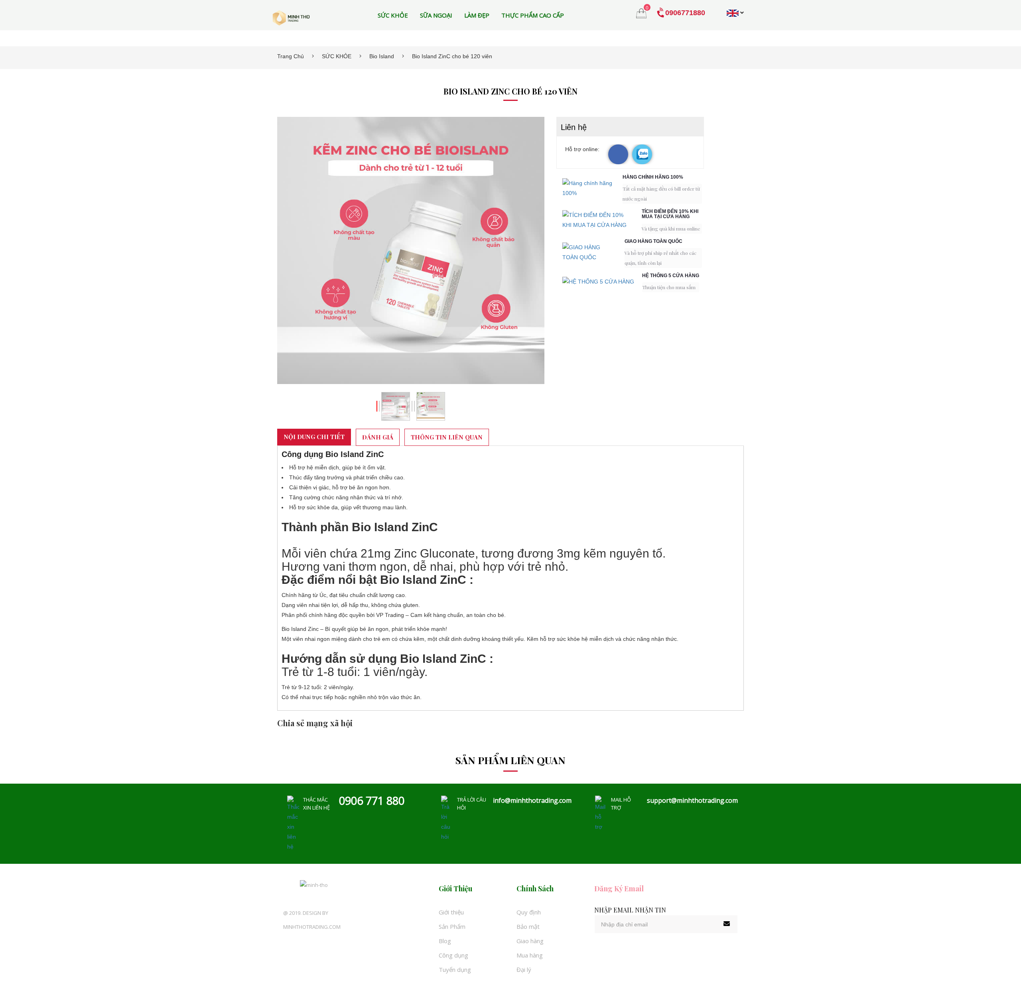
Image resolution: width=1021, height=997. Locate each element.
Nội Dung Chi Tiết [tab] (314, 437)
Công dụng (453, 955)
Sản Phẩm (452, 926)
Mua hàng (529, 955)
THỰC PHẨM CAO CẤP (532, 15)
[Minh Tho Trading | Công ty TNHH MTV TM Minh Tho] (291, 17)
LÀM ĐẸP (476, 15)
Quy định (528, 912)
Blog (445, 941)
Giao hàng (530, 941)
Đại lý (523, 969)
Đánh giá (377, 437)
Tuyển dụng (455, 969)
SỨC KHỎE (393, 15)
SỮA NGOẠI (436, 15)
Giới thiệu (451, 912)
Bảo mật (528, 926)
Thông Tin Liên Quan (447, 437)
